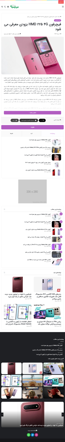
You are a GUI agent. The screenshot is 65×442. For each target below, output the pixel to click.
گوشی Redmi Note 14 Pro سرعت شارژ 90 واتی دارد (38, 170)
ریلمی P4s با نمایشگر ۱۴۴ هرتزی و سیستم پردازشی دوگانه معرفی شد (49, 322)
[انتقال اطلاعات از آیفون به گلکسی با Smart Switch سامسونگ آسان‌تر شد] (17, 312)
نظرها (11, 133)
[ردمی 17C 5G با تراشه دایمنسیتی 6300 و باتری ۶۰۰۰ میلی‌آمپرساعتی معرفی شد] (11, 393)
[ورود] (8, 7)
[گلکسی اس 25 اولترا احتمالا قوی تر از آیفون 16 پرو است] (56, 157)
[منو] (63, 7)
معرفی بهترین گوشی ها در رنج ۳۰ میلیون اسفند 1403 (38, 162)
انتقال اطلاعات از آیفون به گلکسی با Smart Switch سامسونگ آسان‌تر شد (18, 322)
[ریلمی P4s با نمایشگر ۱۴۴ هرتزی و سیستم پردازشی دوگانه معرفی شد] (47, 312)
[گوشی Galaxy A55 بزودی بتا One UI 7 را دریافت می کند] (56, 247)
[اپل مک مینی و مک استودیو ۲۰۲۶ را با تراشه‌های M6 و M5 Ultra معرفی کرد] (32, 393)
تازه (31, 133)
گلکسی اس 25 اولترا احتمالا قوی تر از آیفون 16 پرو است (37, 155)
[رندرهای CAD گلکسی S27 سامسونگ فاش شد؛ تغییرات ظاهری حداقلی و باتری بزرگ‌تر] (47, 284)
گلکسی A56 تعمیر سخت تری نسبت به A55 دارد (39, 260)
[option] (32, 414)
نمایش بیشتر (33, 113)
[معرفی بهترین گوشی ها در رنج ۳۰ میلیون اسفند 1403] (56, 165)
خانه (59, 17)
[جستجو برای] (2, 7)
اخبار (56, 17)
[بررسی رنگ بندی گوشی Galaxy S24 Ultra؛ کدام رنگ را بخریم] (56, 150)
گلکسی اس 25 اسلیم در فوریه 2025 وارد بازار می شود (38, 252)
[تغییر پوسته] (5, 7)
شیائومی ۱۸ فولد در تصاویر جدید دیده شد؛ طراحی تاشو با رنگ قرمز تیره (18, 295)
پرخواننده (52, 133)
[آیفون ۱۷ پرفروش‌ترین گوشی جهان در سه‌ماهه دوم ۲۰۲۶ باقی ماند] (53, 368)
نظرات (32, 127)
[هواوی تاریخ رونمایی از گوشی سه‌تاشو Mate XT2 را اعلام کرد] (53, 393)
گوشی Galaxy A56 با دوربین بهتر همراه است (40, 140)
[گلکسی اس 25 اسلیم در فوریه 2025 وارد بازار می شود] (56, 254)
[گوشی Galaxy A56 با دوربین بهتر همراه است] (56, 142)
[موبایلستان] (14, 7)
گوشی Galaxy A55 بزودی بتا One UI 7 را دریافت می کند (37, 245)
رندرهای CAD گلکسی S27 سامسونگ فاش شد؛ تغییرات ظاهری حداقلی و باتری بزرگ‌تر (48, 296)
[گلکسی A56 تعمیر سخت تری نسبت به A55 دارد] (56, 262)
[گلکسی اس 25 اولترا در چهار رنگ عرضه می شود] (56, 239)
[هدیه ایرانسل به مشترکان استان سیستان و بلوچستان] (32, 380)
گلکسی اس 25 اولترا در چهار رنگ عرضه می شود (39, 237)
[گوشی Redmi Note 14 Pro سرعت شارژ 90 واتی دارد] (56, 172)
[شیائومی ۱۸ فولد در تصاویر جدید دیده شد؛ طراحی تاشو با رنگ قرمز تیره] (17, 284)
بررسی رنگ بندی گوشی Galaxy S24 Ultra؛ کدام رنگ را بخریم (36, 147)
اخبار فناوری (51, 17)
